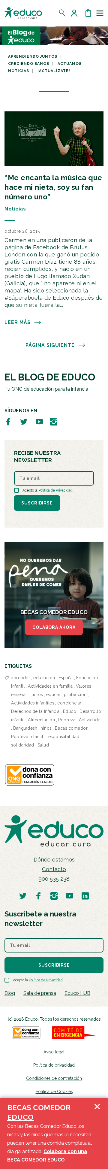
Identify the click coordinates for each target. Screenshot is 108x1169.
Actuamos (70, 64)
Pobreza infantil (27, 736)
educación (44, 677)
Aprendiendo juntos (32, 56)
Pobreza (67, 719)
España (65, 677)
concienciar (69, 703)
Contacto (54, 869)
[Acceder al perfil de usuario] (75, 13)
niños (46, 728)
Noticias (18, 71)
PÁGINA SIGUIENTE (50, 345)
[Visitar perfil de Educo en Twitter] (23, 421)
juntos (37, 694)
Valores (83, 686)
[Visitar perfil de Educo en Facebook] (8, 421)
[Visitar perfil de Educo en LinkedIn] (85, 895)
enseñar (19, 694)
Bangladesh (25, 728)
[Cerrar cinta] (97, 1133)
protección (75, 694)
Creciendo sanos (28, 64)
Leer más (17, 322)
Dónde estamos (54, 859)
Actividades (91, 719)
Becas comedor (71, 728)
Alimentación (41, 719)
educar (53, 694)
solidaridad (22, 745)
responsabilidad (63, 736)
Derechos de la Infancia (35, 711)
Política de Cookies (54, 1091)
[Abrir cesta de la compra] (88, 13)
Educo (69, 711)
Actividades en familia (50, 686)
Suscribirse (37, 503)
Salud (43, 745)
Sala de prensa (39, 993)
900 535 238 (54, 879)
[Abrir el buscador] (62, 13)
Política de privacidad (54, 1065)
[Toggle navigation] (100, 13)
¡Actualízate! (54, 71)
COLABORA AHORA (54, 627)
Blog (9, 993)
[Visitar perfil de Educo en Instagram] (53, 421)
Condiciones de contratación (54, 1078)
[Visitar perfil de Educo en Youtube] (39, 421)
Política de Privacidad (55, 490)
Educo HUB (77, 993)
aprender (20, 677)
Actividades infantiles (32, 703)
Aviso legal (54, 1051)
